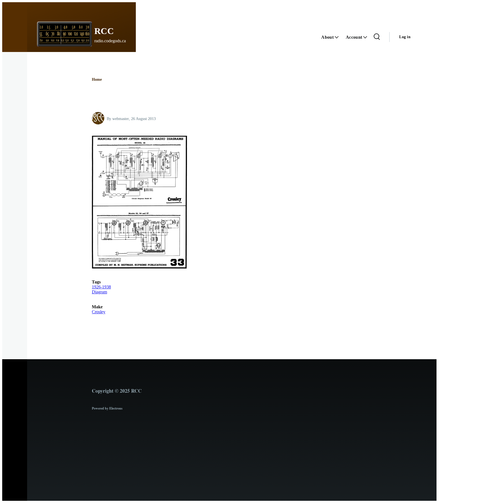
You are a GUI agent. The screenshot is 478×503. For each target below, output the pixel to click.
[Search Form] (376, 37)
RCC (104, 31)
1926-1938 (101, 287)
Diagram (99, 292)
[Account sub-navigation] (368, 37)
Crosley (98, 311)
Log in (405, 37)
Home (97, 79)
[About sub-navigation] (340, 37)
